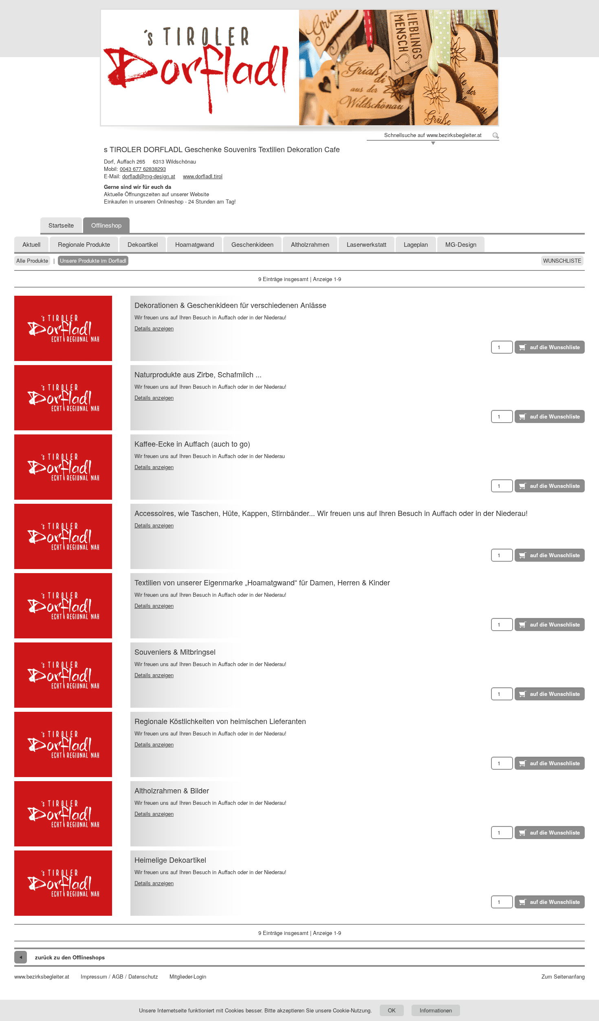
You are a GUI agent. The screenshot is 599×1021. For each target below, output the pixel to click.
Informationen (436, 1010)
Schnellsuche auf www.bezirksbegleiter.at (433, 135)
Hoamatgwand (194, 244)
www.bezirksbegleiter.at (41, 976)
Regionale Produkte (84, 244)
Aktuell (31, 244)
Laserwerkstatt (366, 244)
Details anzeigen (154, 328)
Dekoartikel (143, 244)
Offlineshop (106, 225)
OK (392, 1010)
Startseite (61, 225)
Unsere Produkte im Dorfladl (93, 260)
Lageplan (416, 244)
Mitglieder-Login (188, 976)
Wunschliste (562, 260)
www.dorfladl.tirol (202, 176)
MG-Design (460, 244)
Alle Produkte (32, 260)
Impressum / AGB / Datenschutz (119, 976)
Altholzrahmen (310, 244)
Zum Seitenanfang (563, 976)
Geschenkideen (252, 244)
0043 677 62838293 (143, 169)
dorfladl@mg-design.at (148, 176)
